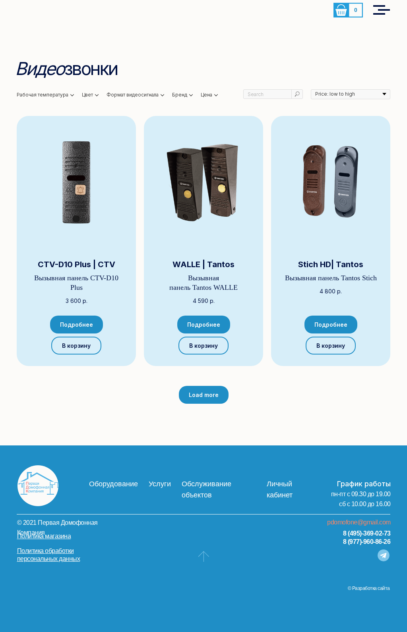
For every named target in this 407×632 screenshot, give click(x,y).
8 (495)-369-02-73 (367, 533)
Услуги (160, 484)
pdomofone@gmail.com (359, 522)
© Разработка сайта (369, 588)
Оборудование (113, 484)
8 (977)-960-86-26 (367, 541)
